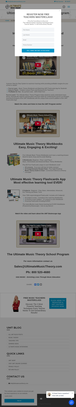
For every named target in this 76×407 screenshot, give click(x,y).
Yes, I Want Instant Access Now (38, 50)
